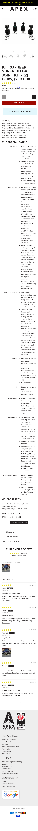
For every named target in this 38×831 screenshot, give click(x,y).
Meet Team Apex (7, 742)
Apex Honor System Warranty (12, 762)
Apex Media (6, 749)
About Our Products (9, 739)
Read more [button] (6, 600)
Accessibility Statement (10, 773)
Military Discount (8, 784)
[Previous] (13, 50)
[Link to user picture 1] (6, 652)
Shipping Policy (7, 764)
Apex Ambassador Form (10, 747)
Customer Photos (8, 751)
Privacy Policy (6, 766)
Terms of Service (7, 771)
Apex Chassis (21, 808)
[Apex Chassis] (19, 9)
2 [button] (18, 703)
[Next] (24, 50)
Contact (4, 781)
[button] (7, 83)
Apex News (6, 754)
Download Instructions (19, 522)
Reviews (5, 744)
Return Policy (6, 769)
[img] (6, 585)
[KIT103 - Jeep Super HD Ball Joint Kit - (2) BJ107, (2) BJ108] (19, 30)
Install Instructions (8, 786)
